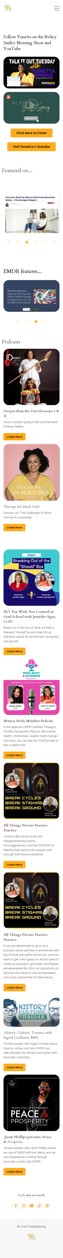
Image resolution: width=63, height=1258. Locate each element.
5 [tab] (45, 242)
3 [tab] (27, 242)
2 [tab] (18, 242)
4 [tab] (36, 242)
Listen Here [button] (14, 436)
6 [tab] (54, 242)
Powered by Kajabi (31, 1249)
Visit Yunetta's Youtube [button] (31, 146)
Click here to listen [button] (31, 133)
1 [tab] (8, 242)
